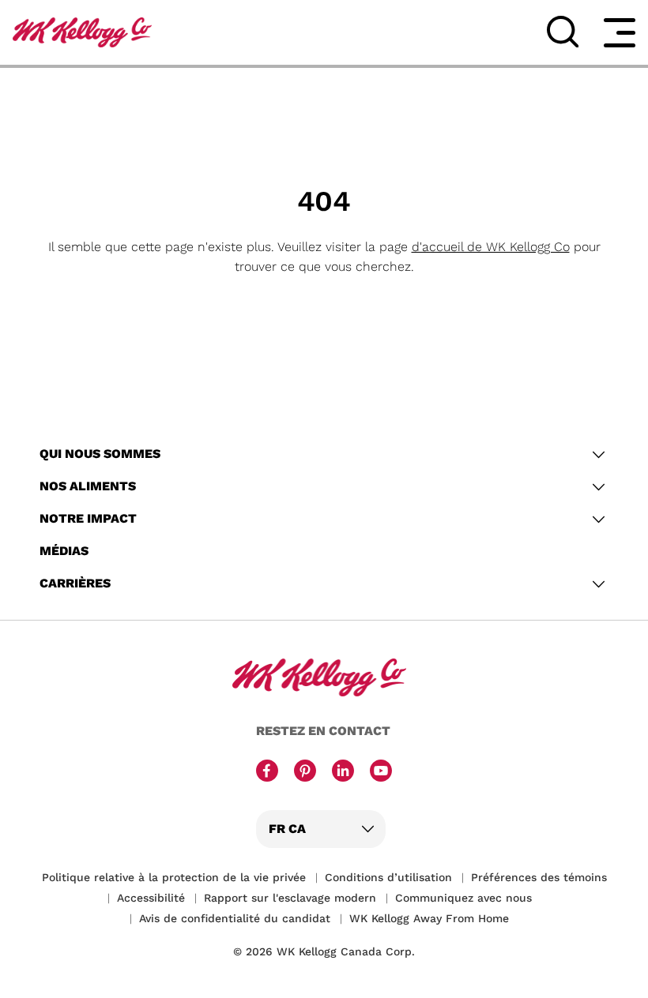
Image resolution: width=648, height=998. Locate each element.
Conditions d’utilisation (388, 877)
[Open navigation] (619, 32)
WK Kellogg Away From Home (429, 918)
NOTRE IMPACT (88, 518)
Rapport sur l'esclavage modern (290, 897)
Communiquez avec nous (463, 897)
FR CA (287, 828)
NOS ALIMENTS (88, 485)
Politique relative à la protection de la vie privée (174, 877)
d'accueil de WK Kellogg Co (491, 246)
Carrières (75, 583)
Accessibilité (151, 897)
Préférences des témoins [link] (539, 877)
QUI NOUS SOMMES (100, 453)
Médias (64, 550)
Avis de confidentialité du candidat (234, 918)
